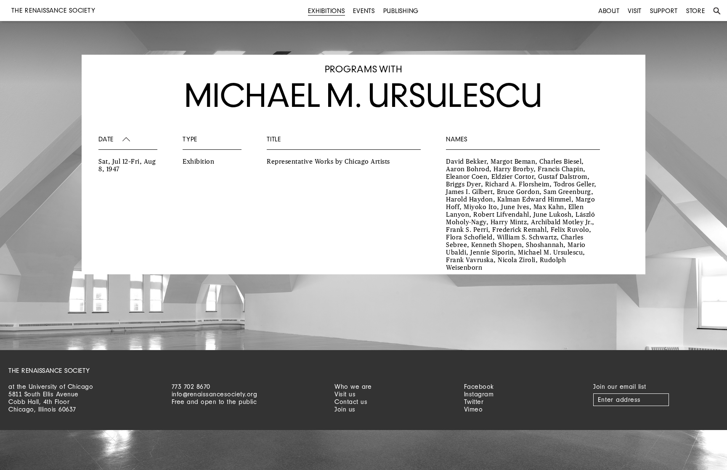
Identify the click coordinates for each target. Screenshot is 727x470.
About (609, 11)
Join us (345, 409)
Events (364, 11)
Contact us (350, 402)
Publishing (401, 11)
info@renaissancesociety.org (214, 394)
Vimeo (473, 409)
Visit (635, 11)
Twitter (474, 402)
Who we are (352, 386)
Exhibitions (326, 11)
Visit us (345, 394)
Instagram (479, 394)
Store (695, 11)
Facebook (479, 386)
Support (664, 11)
